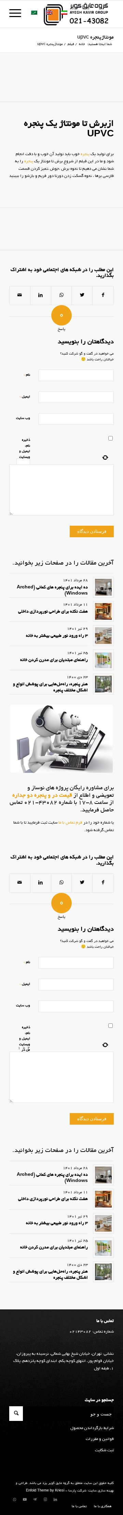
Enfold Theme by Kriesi (45, 1491)
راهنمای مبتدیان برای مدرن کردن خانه (54, 660)
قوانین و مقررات (100, 1439)
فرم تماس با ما (69, 823)
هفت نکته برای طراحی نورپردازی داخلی (53, 612)
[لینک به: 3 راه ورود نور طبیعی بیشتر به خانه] (103, 635)
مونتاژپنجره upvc (95, 37)
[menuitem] (101, 1507)
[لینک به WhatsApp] (14, 1500)
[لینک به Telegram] (35, 1500)
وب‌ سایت (23, 418)
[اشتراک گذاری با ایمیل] (20, 295)
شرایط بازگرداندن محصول (92, 1428)
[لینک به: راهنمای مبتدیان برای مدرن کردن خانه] (103, 659)
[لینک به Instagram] (45, 1500)
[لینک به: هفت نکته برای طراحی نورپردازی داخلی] (103, 611)
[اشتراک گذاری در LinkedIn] (40, 295)
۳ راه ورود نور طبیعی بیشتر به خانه (57, 636)
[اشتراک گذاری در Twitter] (82, 295)
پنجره (85, 154)
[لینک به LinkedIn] (55, 1500)
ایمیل (24, 396)
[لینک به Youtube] (24, 1500)
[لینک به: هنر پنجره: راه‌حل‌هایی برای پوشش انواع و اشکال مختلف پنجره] (103, 684)
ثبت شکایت (104, 1450)
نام (27, 375)
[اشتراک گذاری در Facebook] (103, 295)
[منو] (17, 14)
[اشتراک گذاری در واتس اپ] (61, 295)
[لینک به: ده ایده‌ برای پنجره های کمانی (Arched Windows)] (103, 587)
